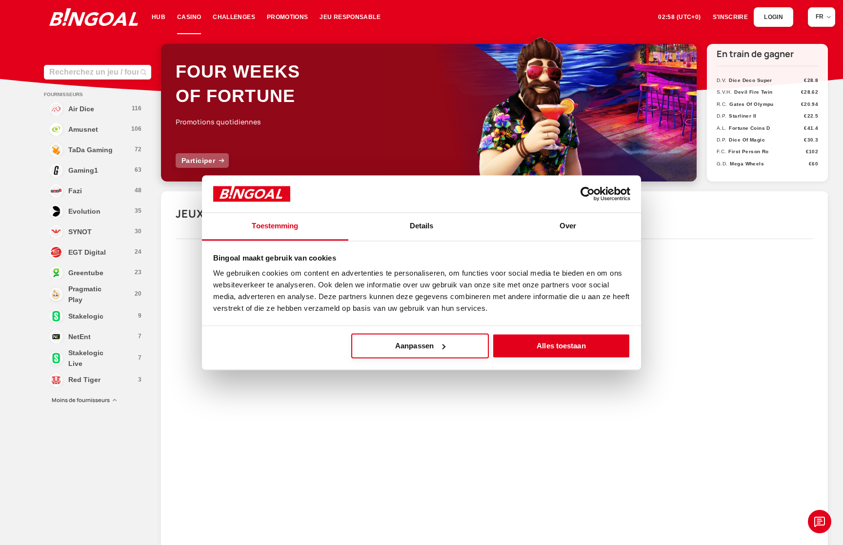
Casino (189, 17)
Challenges (234, 17)
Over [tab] (568, 226)
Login (773, 17)
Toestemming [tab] (275, 226)
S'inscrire (730, 17)
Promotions (287, 17)
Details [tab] (422, 226)
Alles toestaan (561, 346)
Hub (158, 17)
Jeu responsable (350, 17)
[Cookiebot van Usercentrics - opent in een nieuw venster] (587, 193)
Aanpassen (414, 346)
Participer (198, 160)
